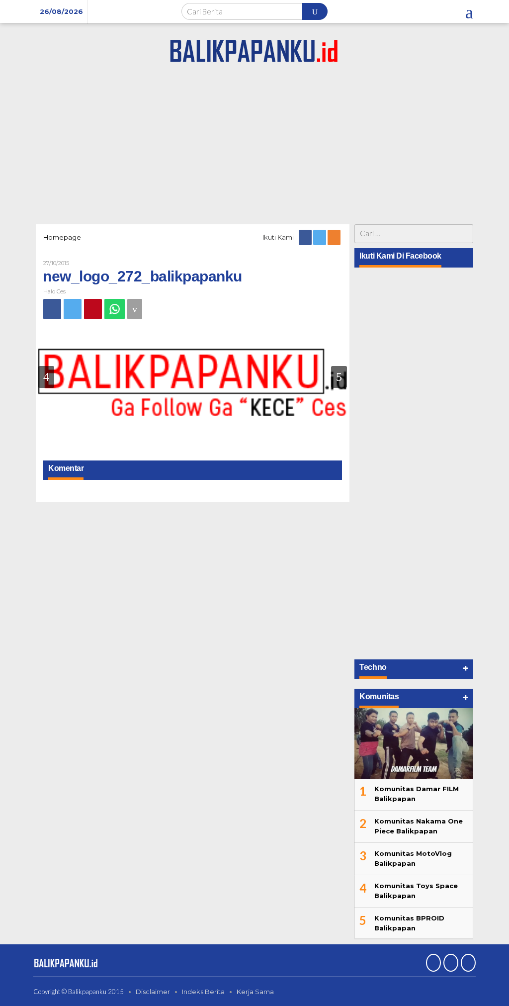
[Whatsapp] (114, 309)
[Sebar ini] (52, 309)
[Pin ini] (93, 309)
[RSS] (335, 237)
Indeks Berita (203, 992)
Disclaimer (153, 992)
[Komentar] (134, 309)
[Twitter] (320, 237)
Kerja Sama (255, 992)
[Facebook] (306, 237)
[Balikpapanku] (254, 49)
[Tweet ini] (73, 309)
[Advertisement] (254, 147)
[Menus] (469, 11)
